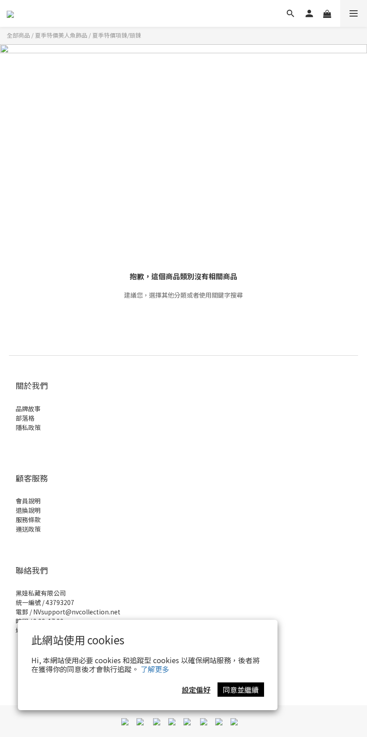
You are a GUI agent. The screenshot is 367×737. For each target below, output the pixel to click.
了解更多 (155, 669)
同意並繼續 (241, 689)
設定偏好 (196, 689)
